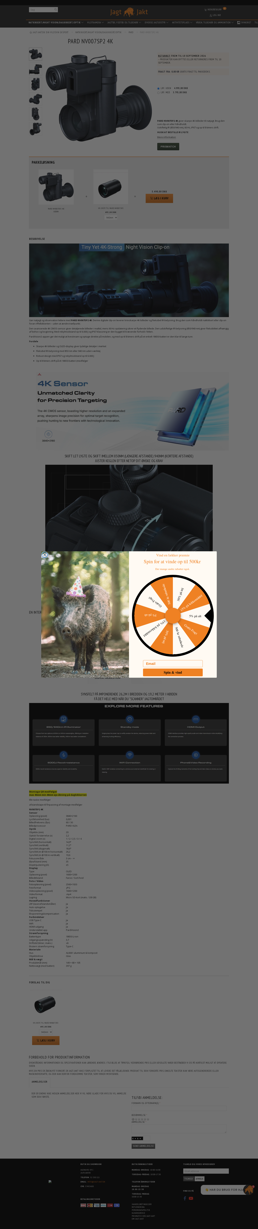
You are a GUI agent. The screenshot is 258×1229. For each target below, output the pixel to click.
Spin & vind (173, 672)
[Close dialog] (45, 555)
